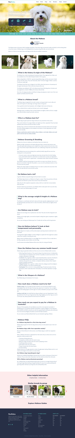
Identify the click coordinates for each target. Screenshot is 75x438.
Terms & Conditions (47, 435)
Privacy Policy (41, 435)
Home (37, 1)
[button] (45, 2)
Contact (65, 1)
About (41, 1)
